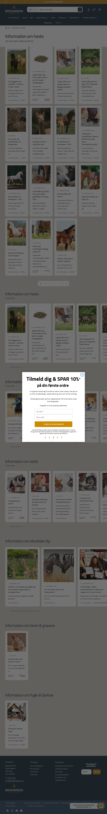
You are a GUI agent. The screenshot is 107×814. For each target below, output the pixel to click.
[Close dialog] (82, 375)
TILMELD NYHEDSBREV (53, 424)
